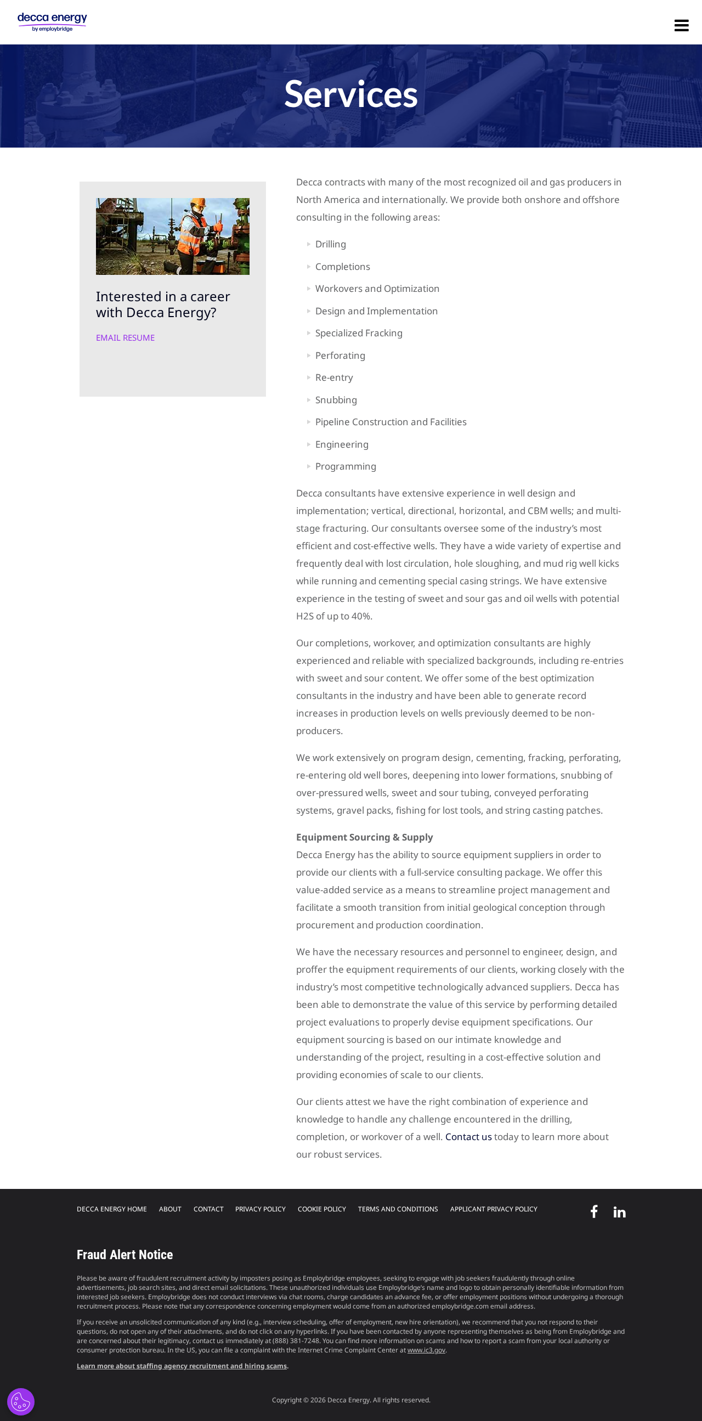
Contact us (468, 1136)
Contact (209, 1209)
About (170, 1209)
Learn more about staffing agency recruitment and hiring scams (182, 1366)
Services (351, 93)
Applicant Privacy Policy (493, 1209)
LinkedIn (616, 1209)
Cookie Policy (322, 1209)
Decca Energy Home (112, 1209)
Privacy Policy (260, 1209)
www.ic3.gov (426, 1350)
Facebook (591, 1209)
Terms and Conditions (398, 1209)
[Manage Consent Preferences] (21, 1402)
